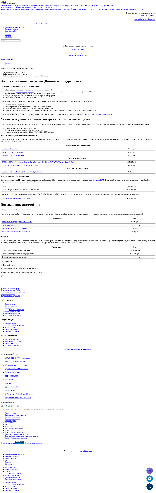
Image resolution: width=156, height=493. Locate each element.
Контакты (8, 37)
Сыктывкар (48, 7)
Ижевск (41, 7)
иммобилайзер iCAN (96, 180)
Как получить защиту (13, 417)
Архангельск (66, 9)
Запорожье (49, 9)
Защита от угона (11, 329)
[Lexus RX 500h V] (12, 387)
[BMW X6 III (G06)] (12, 372)
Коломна (136, 9)
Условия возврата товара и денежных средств (21, 436)
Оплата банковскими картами (16, 438)
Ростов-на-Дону (86, 5)
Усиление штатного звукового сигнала (16, 231)
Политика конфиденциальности (16, 434)
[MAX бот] (149, 471)
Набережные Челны (109, 9)
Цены (7, 33)
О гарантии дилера (12, 345)
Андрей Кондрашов (86, 451)
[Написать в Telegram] (149, 478)
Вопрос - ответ (10, 324)
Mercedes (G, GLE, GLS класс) (13, 155)
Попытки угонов (11, 413)
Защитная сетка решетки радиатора (14, 228)
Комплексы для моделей (14, 432)
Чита (90, 9)
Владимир (31, 5)
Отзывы (8, 308)
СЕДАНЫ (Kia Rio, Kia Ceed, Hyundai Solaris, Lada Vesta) (22, 172)
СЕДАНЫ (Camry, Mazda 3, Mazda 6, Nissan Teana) (20, 165)
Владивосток (25, 9)
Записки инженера (12, 331)
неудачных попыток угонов (34, 90)
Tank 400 (8, 383)
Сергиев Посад (97, 5)
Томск (10, 7)
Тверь (59, 9)
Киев (53, 5)
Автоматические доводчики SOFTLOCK (17, 222)
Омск (74, 5)
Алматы (120, 9)
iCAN (4, 186)
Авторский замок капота (14, 341)
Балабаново (23, 5)
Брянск (125, 9)
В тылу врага (10, 327)
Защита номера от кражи (10, 288)
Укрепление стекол (8, 225)
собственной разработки (24, 92)
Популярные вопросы (17, 325)
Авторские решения (12, 313)
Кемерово (29, 7)
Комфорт (8, 430)
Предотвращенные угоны (14, 27)
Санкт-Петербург (12, 5)
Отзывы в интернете (16, 310)
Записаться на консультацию (144, 20)
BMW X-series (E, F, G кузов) (12, 152)
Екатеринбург (46, 5)
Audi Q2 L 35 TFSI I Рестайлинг (16, 361)
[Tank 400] (9, 380)
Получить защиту (11, 29)
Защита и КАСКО (11, 343)
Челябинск (41, 9)
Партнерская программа (14, 428)
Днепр (55, 9)
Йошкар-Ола (75, 9)
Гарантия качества (11, 306)
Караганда (33, 9)
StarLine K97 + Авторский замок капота (16, 198)
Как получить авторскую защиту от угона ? (99, 114)
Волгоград (22, 7)
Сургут (94, 9)
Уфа (2, 9)
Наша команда (10, 304)
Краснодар (59, 5)
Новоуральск (67, 5)
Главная (8, 63)
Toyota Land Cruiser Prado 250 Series (18, 398)
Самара (35, 7)
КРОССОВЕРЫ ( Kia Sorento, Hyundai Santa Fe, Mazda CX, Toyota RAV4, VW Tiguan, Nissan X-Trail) (38, 162)
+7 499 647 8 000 (78, 50)
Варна (130, 9)
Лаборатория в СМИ (12, 312)
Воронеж (38, 5)
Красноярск (84, 9)
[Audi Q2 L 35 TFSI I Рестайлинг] (17, 358)
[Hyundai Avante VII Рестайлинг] (17, 365)
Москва (3, 5)
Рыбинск (7, 9)
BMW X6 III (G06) (11, 376)
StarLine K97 (49, 139)
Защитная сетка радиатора (10, 296)
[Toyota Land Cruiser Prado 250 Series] (18, 394)
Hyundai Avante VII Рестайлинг (16, 369)
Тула (105, 5)
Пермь (78, 5)
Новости (8, 35)
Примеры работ (10, 31)
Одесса (99, 9)
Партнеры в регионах (13, 315)
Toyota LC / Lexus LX (9, 149)
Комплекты (9, 423)
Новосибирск (15, 9)
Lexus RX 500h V (11, 390)
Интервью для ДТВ (12, 339)
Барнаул (15, 7)
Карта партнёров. (42, 23)
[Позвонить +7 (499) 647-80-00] (149, 486)
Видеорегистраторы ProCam (11, 290)
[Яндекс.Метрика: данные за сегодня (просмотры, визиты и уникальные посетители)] (8, 443)
